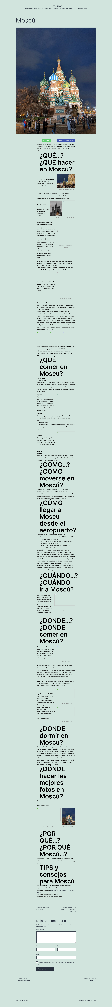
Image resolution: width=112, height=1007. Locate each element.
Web (37, 954)
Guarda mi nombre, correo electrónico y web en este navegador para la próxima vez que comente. (56, 963)
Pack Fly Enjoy (56, 6)
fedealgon (40, 909)
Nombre (39, 946)
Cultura (69, 911)
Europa (74, 907)
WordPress (93, 1000)
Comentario (40, 929)
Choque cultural (72, 909)
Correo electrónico (63, 946)
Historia (74, 911)
